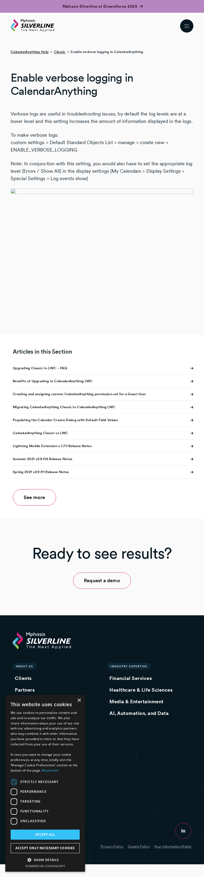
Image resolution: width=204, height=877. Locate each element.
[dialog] (45, 783)
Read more (50, 770)
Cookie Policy (139, 846)
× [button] (79, 700)
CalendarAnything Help (30, 52)
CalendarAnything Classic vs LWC (40, 433)
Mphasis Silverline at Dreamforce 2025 (100, 6)
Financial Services (130, 678)
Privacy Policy (112, 846)
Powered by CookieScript (45, 866)
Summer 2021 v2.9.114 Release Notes (42, 459)
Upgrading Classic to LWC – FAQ (40, 368)
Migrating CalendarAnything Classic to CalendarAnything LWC (64, 407)
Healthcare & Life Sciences (140, 690)
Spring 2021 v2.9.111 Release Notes (41, 472)
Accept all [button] (45, 834)
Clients (23, 678)
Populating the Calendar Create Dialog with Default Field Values (65, 420)
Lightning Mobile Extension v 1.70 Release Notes (52, 446)
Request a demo (102, 580)
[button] (45, 860)
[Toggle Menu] (186, 26)
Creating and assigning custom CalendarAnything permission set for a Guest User (79, 394)
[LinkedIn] (183, 831)
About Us (24, 666)
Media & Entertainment (136, 701)
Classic (60, 52)
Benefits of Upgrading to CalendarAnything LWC (53, 381)
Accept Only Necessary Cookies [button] (45, 848)
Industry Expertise (128, 666)
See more (34, 497)
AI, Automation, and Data (139, 713)
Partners (25, 690)
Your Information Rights (172, 846)
